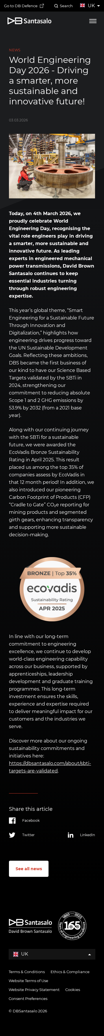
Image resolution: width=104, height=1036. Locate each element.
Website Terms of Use (28, 980)
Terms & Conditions (27, 971)
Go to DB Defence (21, 6)
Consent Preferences (28, 998)
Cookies (72, 989)
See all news (29, 868)
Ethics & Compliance (70, 971)
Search (66, 5)
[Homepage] (29, 21)
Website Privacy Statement (34, 989)
